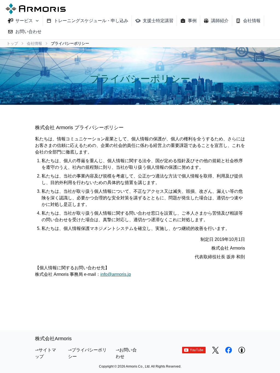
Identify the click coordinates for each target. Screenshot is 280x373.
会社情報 (252, 20)
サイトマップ (45, 353)
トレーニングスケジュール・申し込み (91, 20)
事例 (192, 20)
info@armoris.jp (115, 274)
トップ (12, 43)
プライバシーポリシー (87, 353)
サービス (24, 20)
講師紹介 (220, 20)
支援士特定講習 (158, 20)
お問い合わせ (28, 31)
